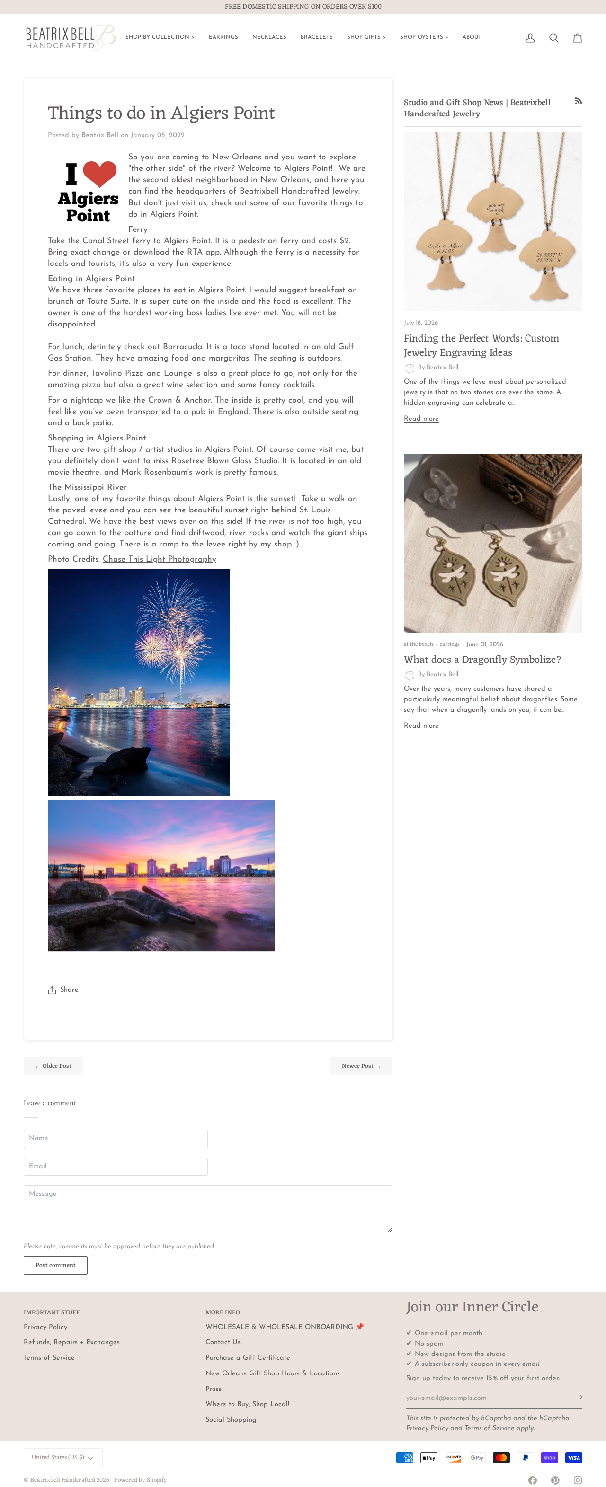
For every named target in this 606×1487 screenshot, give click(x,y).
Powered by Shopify (140, 1480)
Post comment (56, 1265)
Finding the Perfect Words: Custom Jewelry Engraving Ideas (481, 346)
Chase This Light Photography (159, 559)
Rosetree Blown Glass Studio (224, 461)
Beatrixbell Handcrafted (62, 1480)
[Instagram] (578, 1480)
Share (69, 990)
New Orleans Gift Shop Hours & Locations (272, 1373)
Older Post (53, 1066)
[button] (160, 38)
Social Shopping (231, 1420)
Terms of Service (489, 1428)
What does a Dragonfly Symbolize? (483, 660)
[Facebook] (532, 1480)
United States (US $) (58, 1457)
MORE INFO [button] (222, 1313)
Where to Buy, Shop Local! (247, 1404)
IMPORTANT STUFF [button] (52, 1313)
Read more (421, 418)
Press (213, 1389)
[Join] (574, 1397)
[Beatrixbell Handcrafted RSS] (578, 101)
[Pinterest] (555, 1480)
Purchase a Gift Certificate (247, 1358)
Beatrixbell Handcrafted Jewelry (299, 191)
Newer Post (361, 1066)
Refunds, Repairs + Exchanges (72, 1342)
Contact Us (223, 1342)
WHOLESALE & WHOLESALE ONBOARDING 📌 (284, 1327)
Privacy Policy (427, 1428)
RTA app (203, 252)
